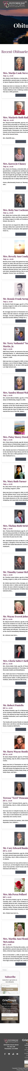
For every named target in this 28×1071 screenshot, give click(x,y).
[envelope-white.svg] (17, 1054)
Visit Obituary (21, 95)
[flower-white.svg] (9, 1054)
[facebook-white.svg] (5, 1054)
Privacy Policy (20, 1069)
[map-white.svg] (13, 1054)
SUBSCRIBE (9, 989)
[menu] (25, 1)
